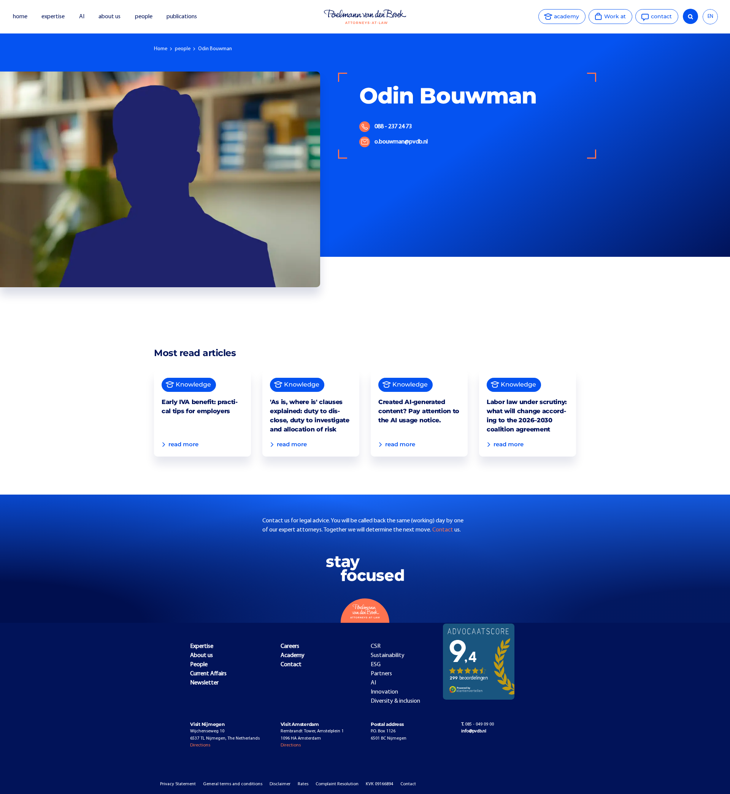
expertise (53, 17)
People (199, 665)
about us (109, 17)
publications (182, 17)
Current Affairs (208, 674)
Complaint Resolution (337, 784)
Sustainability (388, 655)
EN (710, 16)
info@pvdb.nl (473, 731)
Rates (303, 784)
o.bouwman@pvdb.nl (401, 142)
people (143, 17)
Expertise (201, 646)
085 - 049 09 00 (477, 724)
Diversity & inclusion (395, 701)
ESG (376, 665)
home (20, 17)
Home (160, 48)
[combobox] (710, 16)
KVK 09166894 (379, 784)
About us (201, 655)
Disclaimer (280, 784)
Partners (381, 674)
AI (81, 17)
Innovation (384, 692)
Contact (443, 530)
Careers (290, 646)
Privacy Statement (178, 784)
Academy (293, 655)
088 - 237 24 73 (393, 127)
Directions (200, 745)
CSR (376, 646)
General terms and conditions (232, 784)
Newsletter (204, 683)
